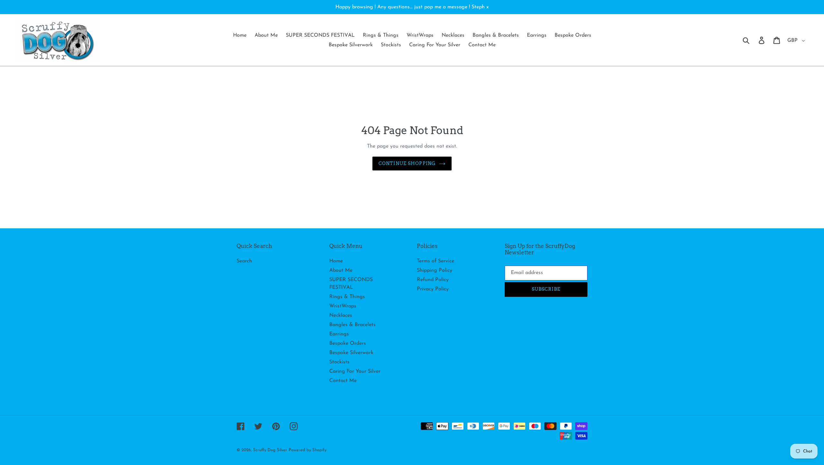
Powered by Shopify (307, 450)
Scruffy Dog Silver (270, 450)
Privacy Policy (433, 289)
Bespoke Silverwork (351, 352)
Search (244, 261)
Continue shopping (407, 163)
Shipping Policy (434, 270)
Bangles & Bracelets (352, 324)
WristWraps (342, 306)
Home (336, 261)
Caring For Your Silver (354, 371)
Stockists (339, 362)
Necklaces (340, 315)
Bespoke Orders (347, 343)
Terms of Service (435, 261)
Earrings (339, 334)
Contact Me (343, 380)
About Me (340, 270)
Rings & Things (347, 296)
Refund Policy (433, 279)
